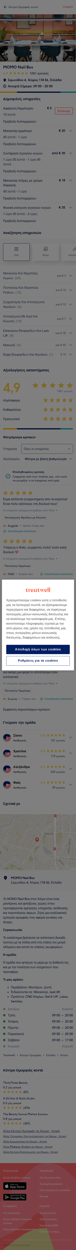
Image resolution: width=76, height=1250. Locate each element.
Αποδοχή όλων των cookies (38, 649)
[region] (38, 625)
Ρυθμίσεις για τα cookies (38, 660)
